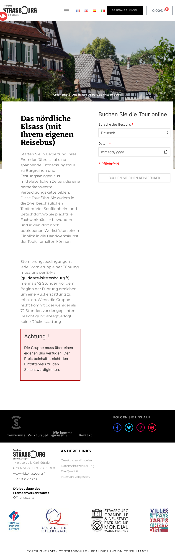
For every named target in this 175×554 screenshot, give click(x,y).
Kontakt (85, 435)
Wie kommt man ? (62, 434)
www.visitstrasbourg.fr (29, 473)
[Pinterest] (152, 427)
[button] (66, 10)
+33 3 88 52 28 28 (25, 479)
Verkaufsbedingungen (46, 435)
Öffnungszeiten (24, 497)
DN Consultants (132, 551)
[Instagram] (140, 427)
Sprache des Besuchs (115, 124)
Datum (104, 143)
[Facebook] (117, 427)
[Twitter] (129, 427)
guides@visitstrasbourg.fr (45, 278)
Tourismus (16, 435)
